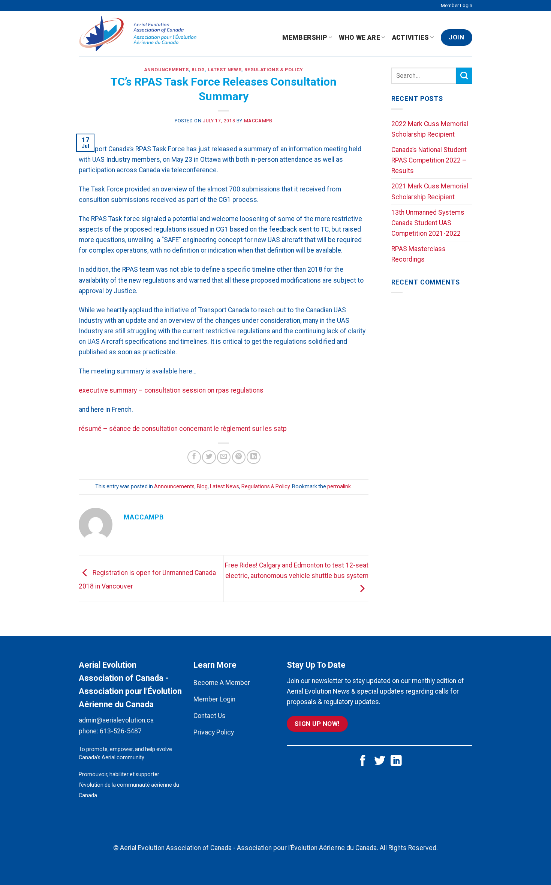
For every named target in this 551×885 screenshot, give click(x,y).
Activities (410, 37)
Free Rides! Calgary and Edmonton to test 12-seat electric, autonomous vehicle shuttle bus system (296, 570)
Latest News (225, 69)
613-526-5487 (121, 731)
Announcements (166, 69)
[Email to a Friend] (224, 457)
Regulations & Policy (273, 69)
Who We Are (359, 37)
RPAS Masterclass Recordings (418, 254)
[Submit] (464, 76)
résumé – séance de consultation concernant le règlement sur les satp (183, 428)
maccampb (258, 120)
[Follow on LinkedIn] (396, 761)
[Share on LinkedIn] (253, 457)
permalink (339, 486)
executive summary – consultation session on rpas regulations (171, 390)
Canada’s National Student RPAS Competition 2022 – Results (429, 160)
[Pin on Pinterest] (239, 457)
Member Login (456, 5)
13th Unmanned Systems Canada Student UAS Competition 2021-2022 (427, 223)
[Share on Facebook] (194, 457)
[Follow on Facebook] (362, 761)
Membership (304, 37)
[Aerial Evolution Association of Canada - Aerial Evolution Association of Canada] (141, 33)
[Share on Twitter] (209, 457)
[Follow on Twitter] (379, 761)
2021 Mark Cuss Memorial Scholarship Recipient (429, 191)
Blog (198, 69)
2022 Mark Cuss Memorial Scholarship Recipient (429, 129)
